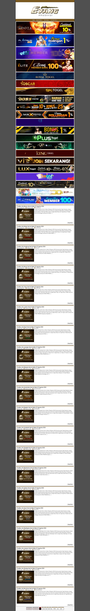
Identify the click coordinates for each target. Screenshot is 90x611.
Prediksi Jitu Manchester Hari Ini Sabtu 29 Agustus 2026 (31, 468)
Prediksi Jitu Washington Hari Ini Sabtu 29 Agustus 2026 (31, 528)
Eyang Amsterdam (37, 388)
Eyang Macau (38, 268)
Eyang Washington (37, 529)
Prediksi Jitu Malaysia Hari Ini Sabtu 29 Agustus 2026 (31, 367)
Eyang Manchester (37, 469)
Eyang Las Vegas (36, 348)
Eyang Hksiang (36, 569)
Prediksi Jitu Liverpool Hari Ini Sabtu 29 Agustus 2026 (31, 548)
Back (35, 608)
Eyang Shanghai (36, 449)
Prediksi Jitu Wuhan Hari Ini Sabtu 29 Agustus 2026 (30, 226)
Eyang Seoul (35, 509)
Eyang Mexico (38, 207)
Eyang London (36, 308)
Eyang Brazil (35, 328)
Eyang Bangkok (36, 408)
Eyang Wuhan (38, 227)
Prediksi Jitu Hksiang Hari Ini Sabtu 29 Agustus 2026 (30, 568)
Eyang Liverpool (36, 549)
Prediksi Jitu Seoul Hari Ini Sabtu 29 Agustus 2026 (30, 508)
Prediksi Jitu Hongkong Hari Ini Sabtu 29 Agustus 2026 (31, 246)
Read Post (70, 222)
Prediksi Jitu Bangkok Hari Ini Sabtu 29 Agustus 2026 (31, 407)
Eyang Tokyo (37, 288)
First (29, 608)
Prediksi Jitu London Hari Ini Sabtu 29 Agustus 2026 (30, 307)
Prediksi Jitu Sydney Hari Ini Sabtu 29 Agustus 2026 (30, 488)
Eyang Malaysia (36, 368)
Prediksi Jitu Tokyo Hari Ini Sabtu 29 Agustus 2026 (30, 287)
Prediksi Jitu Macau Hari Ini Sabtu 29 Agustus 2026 (30, 266)
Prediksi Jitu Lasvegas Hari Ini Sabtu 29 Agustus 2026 (31, 347)
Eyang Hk (37, 247)
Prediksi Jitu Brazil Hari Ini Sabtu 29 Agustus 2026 (30, 327)
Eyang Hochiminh (36, 428)
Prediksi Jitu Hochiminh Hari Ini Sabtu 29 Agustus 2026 (31, 427)
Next (55, 608)
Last (61, 608)
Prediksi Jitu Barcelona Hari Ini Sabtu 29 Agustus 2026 (31, 588)
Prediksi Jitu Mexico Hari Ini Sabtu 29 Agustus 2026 (30, 206)
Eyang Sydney (36, 489)
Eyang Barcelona (38, 589)
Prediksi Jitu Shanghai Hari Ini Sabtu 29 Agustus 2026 (31, 447)
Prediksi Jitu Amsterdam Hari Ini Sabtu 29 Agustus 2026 (31, 387)
